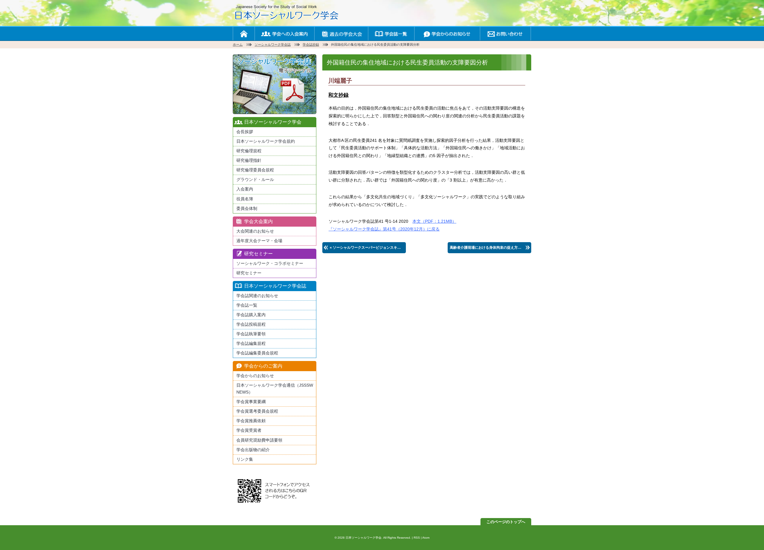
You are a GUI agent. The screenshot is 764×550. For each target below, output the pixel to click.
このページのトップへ (505, 522)
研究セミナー (248, 273)
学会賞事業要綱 (251, 401)
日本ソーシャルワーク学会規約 (265, 141)
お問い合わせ (505, 33)
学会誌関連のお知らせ (257, 295)
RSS (417, 537)
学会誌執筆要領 (251, 333)
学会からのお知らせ (447, 33)
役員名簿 (244, 198)
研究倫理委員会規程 (255, 170)
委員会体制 (246, 208)
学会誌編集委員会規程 (257, 353)
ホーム (244, 33)
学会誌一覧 (391, 33)
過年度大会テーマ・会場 (259, 240)
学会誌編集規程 (251, 343)
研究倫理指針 (248, 160)
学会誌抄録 (311, 44)
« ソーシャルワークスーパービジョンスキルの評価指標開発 (368, 247)
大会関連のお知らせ (255, 231)
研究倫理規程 (248, 150)
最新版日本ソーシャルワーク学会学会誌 (274, 84)
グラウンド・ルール (255, 179)
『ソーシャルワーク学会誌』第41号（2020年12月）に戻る (384, 229)
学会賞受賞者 (248, 430)
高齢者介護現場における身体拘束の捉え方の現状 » (490, 247)
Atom (425, 537)
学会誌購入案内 (251, 314)
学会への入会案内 (284, 33)
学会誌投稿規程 (251, 324)
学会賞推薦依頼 (251, 420)
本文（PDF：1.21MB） (434, 221)
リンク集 (244, 459)
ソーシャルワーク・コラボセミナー (269, 263)
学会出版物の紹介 (253, 449)
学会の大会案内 (341, 33)
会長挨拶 (244, 131)
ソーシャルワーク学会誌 (273, 44)
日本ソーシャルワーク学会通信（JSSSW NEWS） (274, 388)
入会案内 (244, 189)
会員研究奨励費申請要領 (259, 440)
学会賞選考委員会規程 (257, 411)
